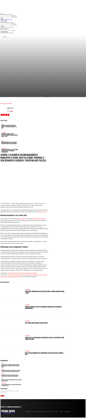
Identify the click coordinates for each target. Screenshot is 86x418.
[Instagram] (4, 115)
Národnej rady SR (42, 211)
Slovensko (10, 103)
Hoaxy (16, 273)
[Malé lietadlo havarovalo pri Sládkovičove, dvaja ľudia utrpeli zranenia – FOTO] (12, 353)
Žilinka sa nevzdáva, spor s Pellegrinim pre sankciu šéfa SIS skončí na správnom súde (9, 151)
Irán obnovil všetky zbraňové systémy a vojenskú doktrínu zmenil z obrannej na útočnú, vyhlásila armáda (10, 365)
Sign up (2, 395)
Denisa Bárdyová (22, 218)
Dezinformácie (11, 273)
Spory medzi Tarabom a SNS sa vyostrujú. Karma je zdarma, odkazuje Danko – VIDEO (9, 135)
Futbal (2, 373)
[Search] (73, 94)
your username (14, 15)
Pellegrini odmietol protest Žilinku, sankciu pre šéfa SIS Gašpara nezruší (11, 385)
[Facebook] (2, 115)
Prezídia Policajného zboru (38, 218)
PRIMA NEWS (5, 103)
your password (14, 16)
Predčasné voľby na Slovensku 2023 (28, 273)
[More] (34, 198)
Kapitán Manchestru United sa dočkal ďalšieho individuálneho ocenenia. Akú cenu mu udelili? (10, 375)
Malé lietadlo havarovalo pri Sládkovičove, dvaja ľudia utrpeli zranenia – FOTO (44, 353)
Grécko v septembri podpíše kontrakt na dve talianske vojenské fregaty (11, 380)
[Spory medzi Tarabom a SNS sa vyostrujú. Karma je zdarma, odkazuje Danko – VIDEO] (12, 291)
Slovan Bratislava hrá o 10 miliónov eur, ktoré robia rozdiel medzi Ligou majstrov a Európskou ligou (11, 371)
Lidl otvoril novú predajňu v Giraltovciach (36, 323)
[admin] (8, 111)
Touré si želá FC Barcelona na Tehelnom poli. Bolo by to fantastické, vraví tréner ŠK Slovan (44, 338)
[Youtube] (8, 115)
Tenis (2, 141)
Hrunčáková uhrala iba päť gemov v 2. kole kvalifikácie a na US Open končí (9, 143)
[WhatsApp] (30, 198)
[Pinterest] (27, 198)
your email (13, 23)
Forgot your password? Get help (6, 19)
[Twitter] (6, 115)
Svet (2, 124)
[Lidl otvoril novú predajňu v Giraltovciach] (12, 322)
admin (11, 111)
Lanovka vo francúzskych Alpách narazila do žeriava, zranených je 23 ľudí (9, 127)
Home (1, 103)
